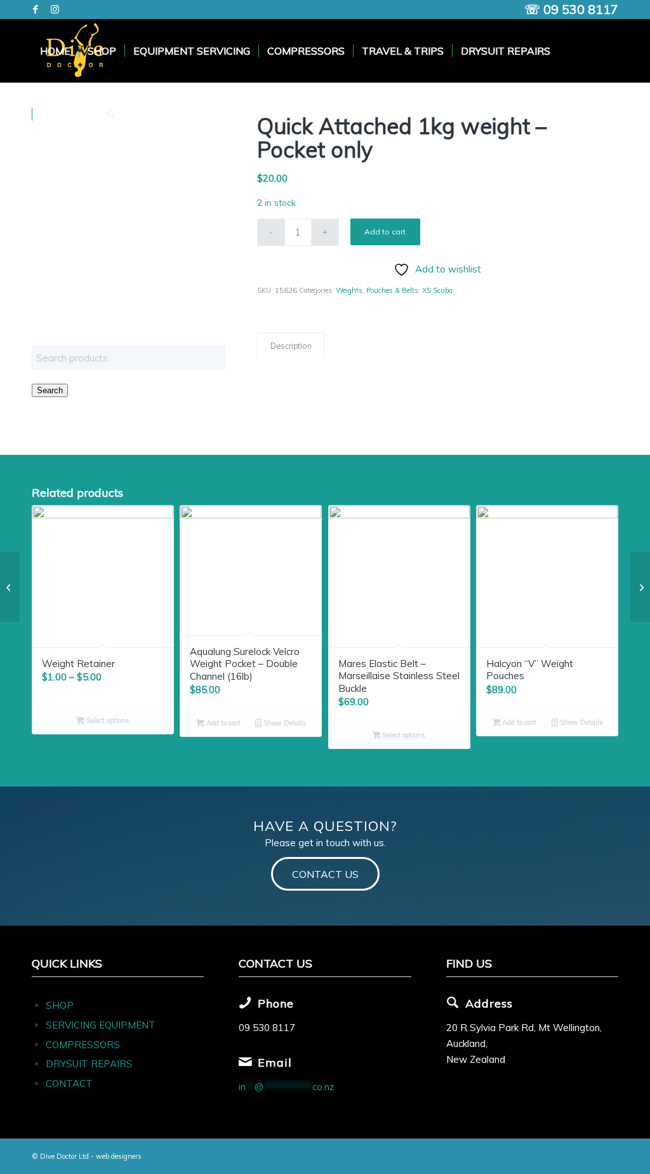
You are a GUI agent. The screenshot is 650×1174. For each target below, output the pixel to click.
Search (50, 390)
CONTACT (69, 1083)
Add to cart (385, 231)
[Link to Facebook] (35, 9)
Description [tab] (291, 346)
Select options (106, 720)
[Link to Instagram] (54, 9)
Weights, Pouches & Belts (377, 290)
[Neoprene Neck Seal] (640, 587)
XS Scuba (437, 290)
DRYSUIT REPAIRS (89, 1064)
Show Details (284, 723)
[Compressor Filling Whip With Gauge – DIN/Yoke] (10, 587)
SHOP (60, 1005)
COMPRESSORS (84, 1045)
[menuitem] (55, 51)
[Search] (111, 114)
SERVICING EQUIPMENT (101, 1025)
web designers (119, 1156)
